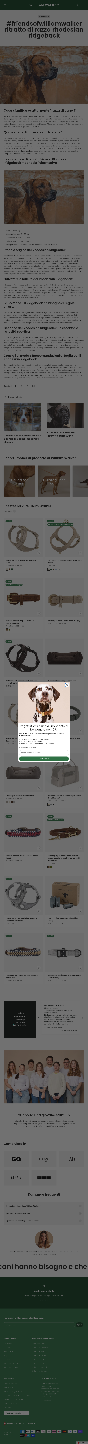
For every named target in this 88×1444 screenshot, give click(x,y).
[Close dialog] (67, 685)
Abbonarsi (44, 759)
